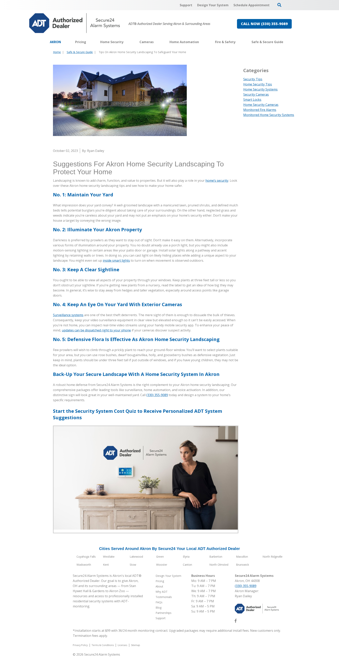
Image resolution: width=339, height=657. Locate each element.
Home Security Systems (260, 89)
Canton (187, 564)
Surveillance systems (68, 315)
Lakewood (136, 556)
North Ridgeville (272, 556)
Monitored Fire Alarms (259, 110)
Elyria (186, 556)
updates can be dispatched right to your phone (96, 330)
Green (160, 556)
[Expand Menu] (125, 41)
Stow (133, 564)
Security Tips (252, 79)
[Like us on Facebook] (236, 621)
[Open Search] (279, 5)
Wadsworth (84, 564)
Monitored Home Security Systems (268, 115)
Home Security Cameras (260, 105)
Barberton (215, 556)
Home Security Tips (257, 84)
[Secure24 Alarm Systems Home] (74, 23)
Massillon (242, 556)
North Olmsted (218, 564)
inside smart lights (116, 260)
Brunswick (242, 564)
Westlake (109, 556)
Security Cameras (256, 94)
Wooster (161, 564)
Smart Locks (252, 99)
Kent (106, 564)
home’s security (216, 180)
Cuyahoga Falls (86, 556)
